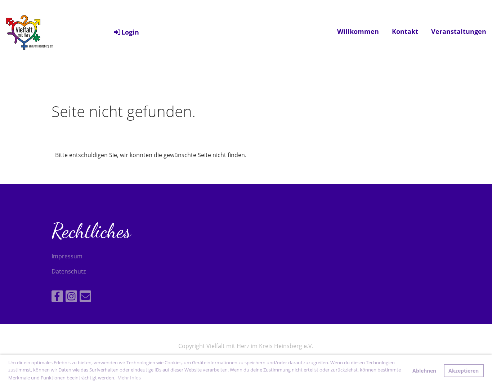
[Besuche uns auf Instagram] (71, 297)
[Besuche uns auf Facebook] (57, 297)
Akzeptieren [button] (463, 370)
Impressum (67, 256)
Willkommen (358, 31)
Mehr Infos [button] (129, 377)
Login (130, 32)
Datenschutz (69, 271)
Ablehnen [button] (424, 370)
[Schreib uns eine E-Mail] (85, 297)
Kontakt (405, 31)
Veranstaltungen (458, 31)
